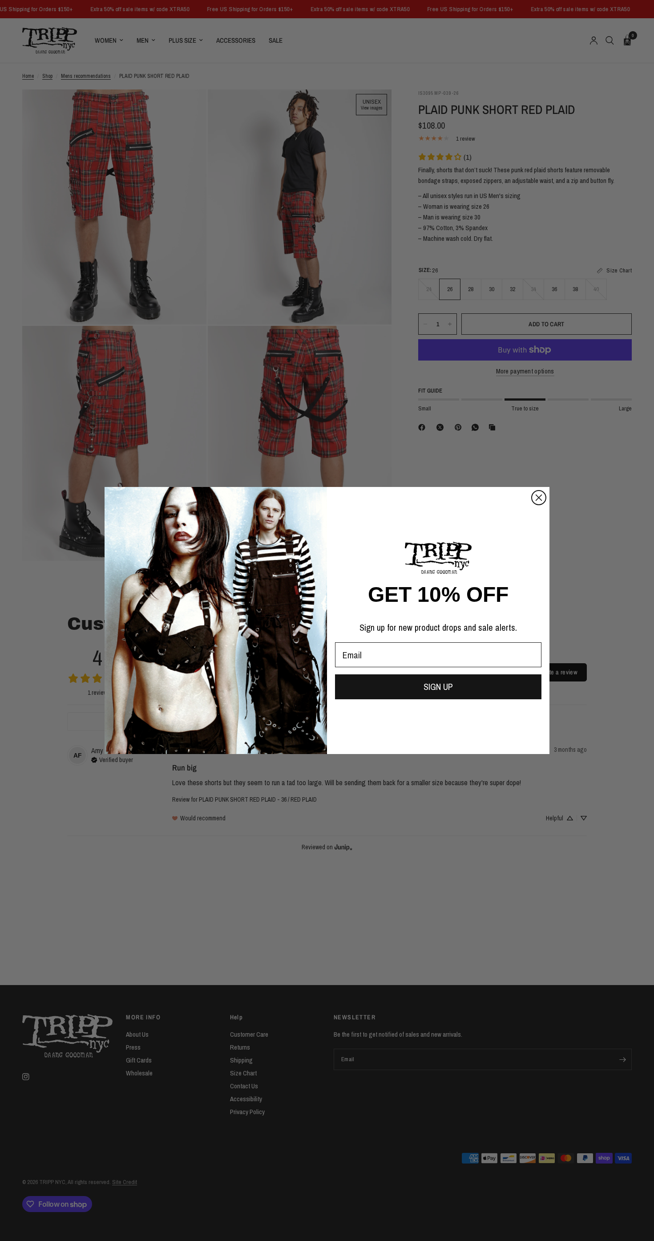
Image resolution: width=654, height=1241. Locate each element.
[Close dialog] (539, 498)
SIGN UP (438, 687)
